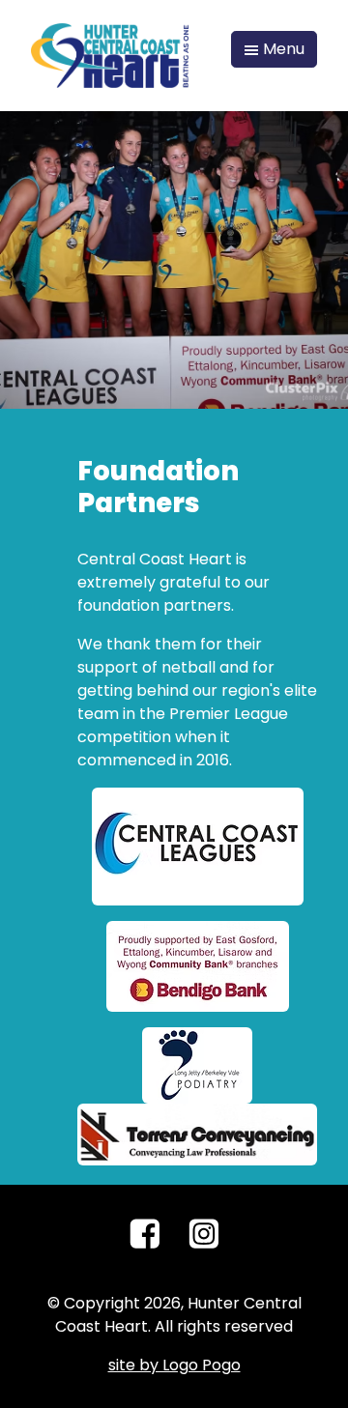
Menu (281, 49)
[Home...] (109, 54)
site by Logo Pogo (174, 1365)
